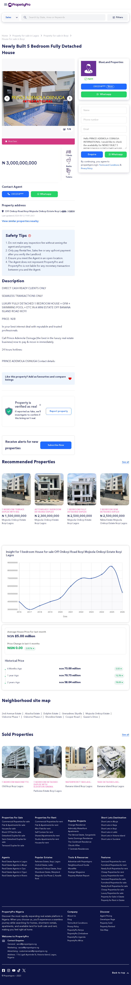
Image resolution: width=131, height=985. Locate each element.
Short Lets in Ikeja (109, 825)
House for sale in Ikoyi (13, 39)
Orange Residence (76, 825)
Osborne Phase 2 (33, 717)
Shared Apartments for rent (47, 836)
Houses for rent (42, 843)
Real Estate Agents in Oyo (14, 869)
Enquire (92, 154)
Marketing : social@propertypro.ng (23, 948)
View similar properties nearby (20, 221)
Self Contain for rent (44, 832)
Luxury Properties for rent (112, 876)
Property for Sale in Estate (112, 897)
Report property (59, 411)
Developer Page (107, 920)
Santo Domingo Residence (80, 838)
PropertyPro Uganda (76, 937)
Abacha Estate (32, 714)
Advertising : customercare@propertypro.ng (27, 951)
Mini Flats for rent (42, 829)
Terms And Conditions (77, 923)
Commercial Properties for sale (16, 822)
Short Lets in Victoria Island (113, 836)
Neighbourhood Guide (78, 865)
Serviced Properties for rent (113, 862)
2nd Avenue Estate (11, 714)
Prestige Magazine (76, 872)
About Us (71, 916)
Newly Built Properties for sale (114, 886)
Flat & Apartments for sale (13, 825)
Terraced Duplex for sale (13, 846)
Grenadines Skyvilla (72, 714)
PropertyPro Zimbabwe (77, 934)
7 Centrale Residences (78, 849)
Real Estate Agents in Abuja (14, 865)
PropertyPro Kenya (75, 930)
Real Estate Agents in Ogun (14, 872)
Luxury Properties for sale (112, 893)
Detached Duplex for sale (13, 836)
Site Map (104, 930)
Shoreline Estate (53, 717)
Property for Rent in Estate (112, 900)
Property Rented (107, 927)
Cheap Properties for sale (112, 890)
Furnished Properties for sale (114, 883)
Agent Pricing (106, 916)
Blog (69, 920)
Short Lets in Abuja (109, 822)
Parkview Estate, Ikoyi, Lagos (47, 862)
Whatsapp (45, 194)
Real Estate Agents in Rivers (14, 876)
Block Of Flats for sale (11, 832)
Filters (119, 17)
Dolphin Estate (50, 714)
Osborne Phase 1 (11, 717)
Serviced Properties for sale (113, 879)
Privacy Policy (73, 927)
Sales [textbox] (8, 17)
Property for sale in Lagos (25, 36)
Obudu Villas (74, 846)
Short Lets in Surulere (110, 839)
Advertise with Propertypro (80, 862)
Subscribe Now (56, 445)
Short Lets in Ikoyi (109, 829)
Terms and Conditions (109, 165)
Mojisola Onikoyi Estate (98, 714)
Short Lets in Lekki (109, 832)
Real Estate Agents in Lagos (14, 862)
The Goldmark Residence (79, 842)
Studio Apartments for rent (47, 839)
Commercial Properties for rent (49, 822)
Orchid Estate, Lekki (44, 865)
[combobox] (11, 17)
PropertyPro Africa (75, 941)
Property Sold (106, 923)
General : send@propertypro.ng (22, 944)
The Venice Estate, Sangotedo (82, 835)
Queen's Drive (90, 717)
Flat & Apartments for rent (46, 825)
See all (125, 462)
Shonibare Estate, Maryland (47, 872)
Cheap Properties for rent (112, 872)
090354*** (17, 194)
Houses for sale (9, 829)
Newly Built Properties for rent (114, 869)
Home (5, 36)
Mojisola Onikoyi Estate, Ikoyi (48, 869)
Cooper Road (73, 717)
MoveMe (72, 869)
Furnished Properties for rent (114, 865)
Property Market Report (78, 876)
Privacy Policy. (87, 168)
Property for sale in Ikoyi (56, 36)
